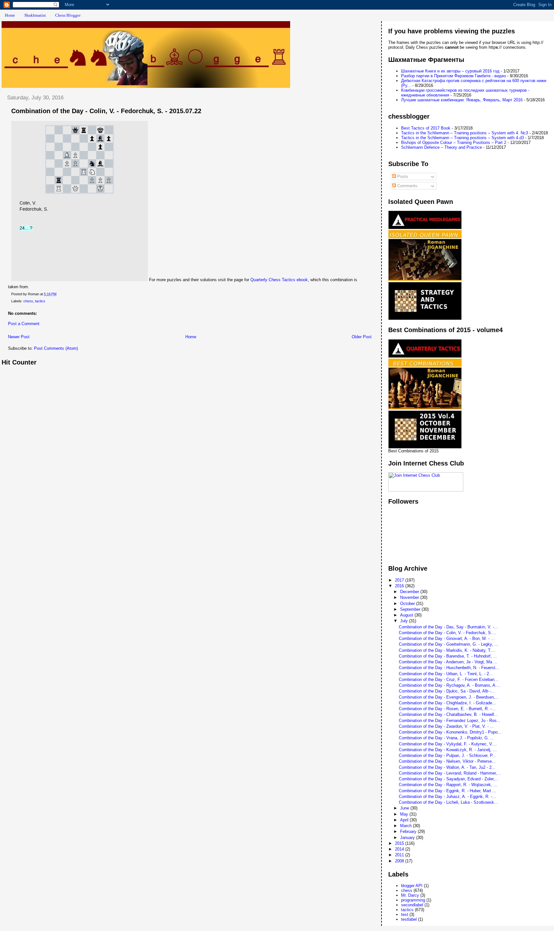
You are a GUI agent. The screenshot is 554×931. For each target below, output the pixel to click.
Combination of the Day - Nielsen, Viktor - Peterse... (447, 761)
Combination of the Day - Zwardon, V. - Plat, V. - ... (446, 726)
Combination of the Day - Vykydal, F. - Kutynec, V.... (448, 744)
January (408, 837)
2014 (400, 849)
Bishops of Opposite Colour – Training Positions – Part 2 (453, 142)
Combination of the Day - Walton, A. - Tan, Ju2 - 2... (447, 767)
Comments (406, 185)
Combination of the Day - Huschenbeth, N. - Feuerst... (449, 667)
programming (413, 900)
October (408, 603)
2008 (400, 861)
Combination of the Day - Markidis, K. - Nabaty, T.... (447, 650)
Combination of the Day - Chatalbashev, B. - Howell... (448, 714)
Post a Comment (23, 323)
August (407, 615)
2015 (400, 843)
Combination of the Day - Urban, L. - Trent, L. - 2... (446, 673)
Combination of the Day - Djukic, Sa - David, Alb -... (447, 691)
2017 (400, 580)
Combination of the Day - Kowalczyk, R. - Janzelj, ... (448, 749)
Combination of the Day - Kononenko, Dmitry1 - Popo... (450, 732)
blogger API (412, 885)
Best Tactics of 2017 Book (425, 128)
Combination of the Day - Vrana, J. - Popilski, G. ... (446, 737)
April (405, 820)
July (404, 620)
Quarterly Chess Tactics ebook (279, 279)
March (406, 825)
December (410, 591)
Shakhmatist (35, 15)
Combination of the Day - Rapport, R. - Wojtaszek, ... (448, 784)
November (410, 597)
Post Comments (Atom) (56, 348)
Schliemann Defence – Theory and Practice (441, 147)
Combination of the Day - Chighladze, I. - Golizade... (447, 702)
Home (10, 15)
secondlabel (412, 904)
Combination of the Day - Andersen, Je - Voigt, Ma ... (448, 661)
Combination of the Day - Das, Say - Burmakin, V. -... (448, 627)
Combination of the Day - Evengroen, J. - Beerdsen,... (449, 697)
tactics (40, 301)
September (411, 609)
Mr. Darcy (410, 895)
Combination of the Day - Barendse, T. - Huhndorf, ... (448, 656)
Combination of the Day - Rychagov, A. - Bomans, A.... (449, 685)
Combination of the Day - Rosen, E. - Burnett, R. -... (447, 708)
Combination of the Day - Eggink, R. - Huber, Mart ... (447, 790)
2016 (400, 585)
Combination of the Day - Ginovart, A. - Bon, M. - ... (447, 638)
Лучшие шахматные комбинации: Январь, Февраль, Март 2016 (462, 99)
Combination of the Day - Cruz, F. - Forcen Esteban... (448, 679)
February (409, 831)
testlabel (409, 919)
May (404, 814)
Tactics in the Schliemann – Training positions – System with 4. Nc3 (464, 132)
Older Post (362, 336)
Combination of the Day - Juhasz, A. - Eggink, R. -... (447, 796)
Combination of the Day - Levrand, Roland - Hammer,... (450, 773)
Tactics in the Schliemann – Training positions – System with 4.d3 (462, 137)
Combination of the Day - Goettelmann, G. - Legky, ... (448, 644)
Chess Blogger (67, 15)
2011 (400, 854)
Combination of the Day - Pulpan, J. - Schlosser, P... (447, 755)
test (404, 914)
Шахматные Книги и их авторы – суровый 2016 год (450, 71)
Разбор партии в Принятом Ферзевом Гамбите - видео (453, 75)
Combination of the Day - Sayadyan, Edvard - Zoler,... (449, 778)
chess (28, 301)
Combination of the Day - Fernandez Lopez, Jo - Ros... (449, 720)
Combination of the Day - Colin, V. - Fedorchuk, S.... (447, 632)
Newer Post (18, 336)
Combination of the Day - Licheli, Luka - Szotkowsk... (448, 802)
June (405, 808)
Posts (402, 176)
